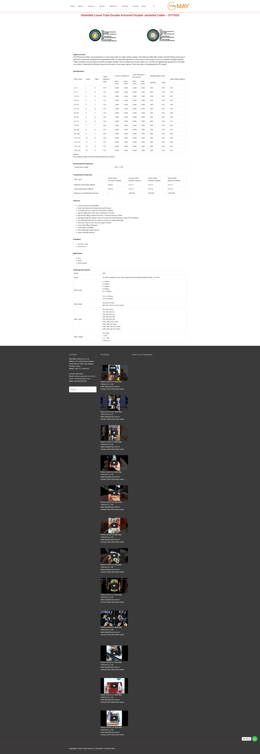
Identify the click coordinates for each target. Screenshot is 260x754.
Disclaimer (99, 748)
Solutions (113, 6)
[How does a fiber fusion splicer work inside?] (114, 402)
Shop (143, 6)
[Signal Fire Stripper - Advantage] (114, 463)
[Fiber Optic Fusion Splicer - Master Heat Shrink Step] (114, 585)
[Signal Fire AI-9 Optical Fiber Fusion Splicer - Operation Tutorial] (114, 685)
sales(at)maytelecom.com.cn (84, 376)
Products (91, 6)
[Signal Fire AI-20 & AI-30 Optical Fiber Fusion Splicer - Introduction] (114, 618)
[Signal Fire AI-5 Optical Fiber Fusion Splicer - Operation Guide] (114, 372)
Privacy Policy (110, 748)
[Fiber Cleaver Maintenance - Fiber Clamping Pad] (114, 433)
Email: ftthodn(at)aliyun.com (79, 379)
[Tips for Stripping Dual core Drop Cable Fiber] (114, 493)
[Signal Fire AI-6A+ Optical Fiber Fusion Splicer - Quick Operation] (114, 525)
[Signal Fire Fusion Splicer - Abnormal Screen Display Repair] (114, 718)
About (80, 6)
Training (125, 6)
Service (102, 6)
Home (73, 6)
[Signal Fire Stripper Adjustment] (114, 555)
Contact (136, 6)
